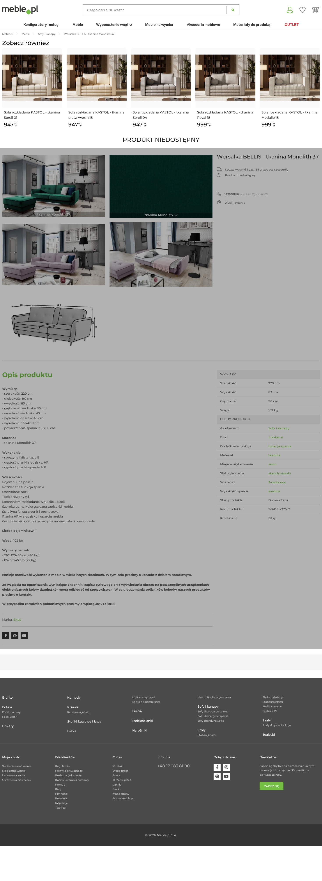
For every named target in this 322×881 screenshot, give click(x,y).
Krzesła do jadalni (78, 712)
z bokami (275, 437)
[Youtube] (226, 776)
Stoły (201, 730)
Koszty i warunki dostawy (72, 780)
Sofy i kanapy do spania (213, 716)
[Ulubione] (302, 10)
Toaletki (269, 735)
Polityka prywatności (69, 770)
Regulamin (62, 766)
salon (272, 464)
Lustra (137, 711)
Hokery (8, 726)
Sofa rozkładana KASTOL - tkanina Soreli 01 (32, 115)
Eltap (17, 620)
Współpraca (120, 770)
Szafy (267, 720)
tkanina (274, 455)
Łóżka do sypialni (143, 697)
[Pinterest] (217, 776)
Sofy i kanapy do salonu (213, 711)
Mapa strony (121, 793)
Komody (74, 697)
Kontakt (118, 766)
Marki (116, 789)
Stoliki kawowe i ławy (84, 721)
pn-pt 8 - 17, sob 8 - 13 (246, 194)
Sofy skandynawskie (211, 720)
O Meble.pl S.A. (122, 780)
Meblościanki (142, 721)
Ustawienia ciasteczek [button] (16, 780)
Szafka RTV (270, 711)
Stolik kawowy (272, 706)
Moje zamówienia (13, 770)
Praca (116, 775)
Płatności (61, 793)
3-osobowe (277, 482)
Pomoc (60, 784)
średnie (274, 491)
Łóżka (71, 731)
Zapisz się (271, 786)
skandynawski (279, 473)
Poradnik (61, 798)
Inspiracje (61, 803)
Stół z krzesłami (273, 701)
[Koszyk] (316, 10)
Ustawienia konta (13, 775)
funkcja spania (279, 446)
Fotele (7, 707)
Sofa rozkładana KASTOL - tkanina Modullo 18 (290, 115)
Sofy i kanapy (278, 428)
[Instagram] (226, 767)
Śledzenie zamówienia (16, 766)
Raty (58, 789)
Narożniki (139, 730)
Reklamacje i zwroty (68, 775)
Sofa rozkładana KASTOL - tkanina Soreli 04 (161, 115)
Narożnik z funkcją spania (214, 697)
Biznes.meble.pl (123, 798)
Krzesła (72, 707)
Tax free (60, 807)
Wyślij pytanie (235, 202)
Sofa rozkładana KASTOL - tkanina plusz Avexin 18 (96, 115)
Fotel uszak (9, 716)
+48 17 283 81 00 (173, 766)
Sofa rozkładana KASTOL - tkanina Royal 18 (225, 115)
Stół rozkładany (273, 697)
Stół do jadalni (207, 735)
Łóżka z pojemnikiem (146, 701)
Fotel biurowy (11, 712)
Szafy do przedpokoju (277, 725)
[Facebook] (217, 767)
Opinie (117, 784)
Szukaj (233, 10)
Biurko (7, 697)
